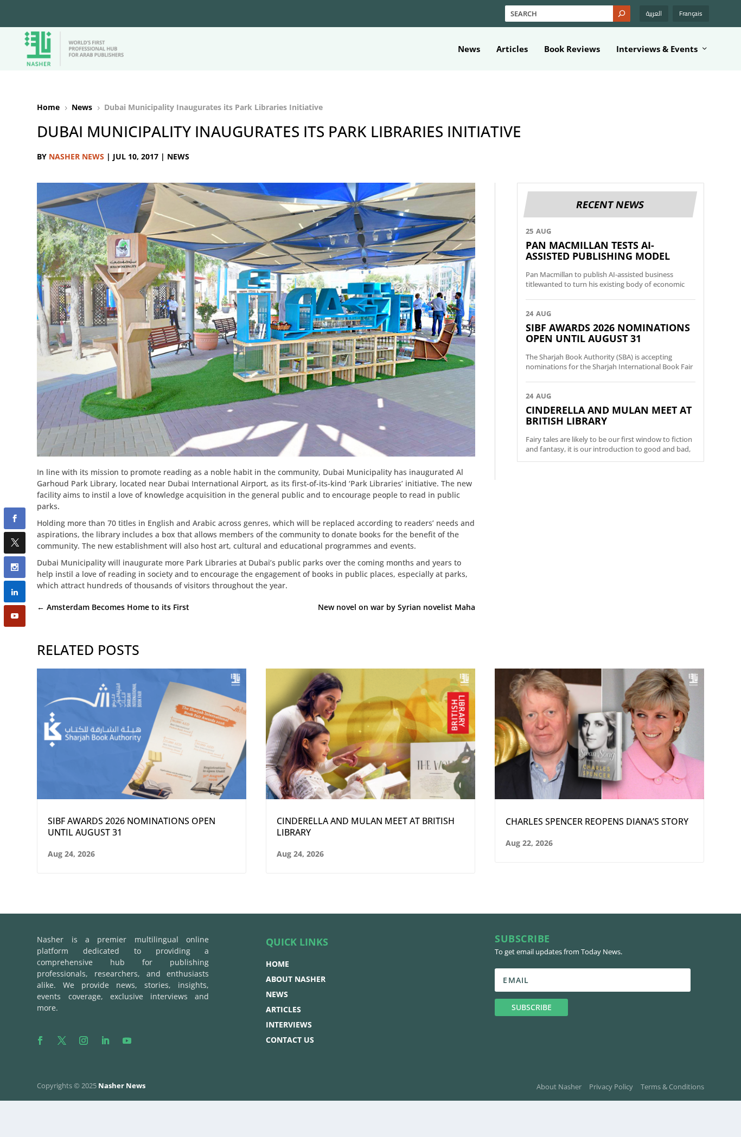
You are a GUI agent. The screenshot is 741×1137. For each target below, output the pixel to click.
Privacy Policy (611, 1086)
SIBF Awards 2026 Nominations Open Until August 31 (608, 333)
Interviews (289, 1024)
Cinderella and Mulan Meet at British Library (609, 415)
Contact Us (290, 1040)
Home (277, 964)
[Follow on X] (62, 1040)
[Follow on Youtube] (127, 1040)
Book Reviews (572, 49)
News (469, 49)
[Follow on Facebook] (40, 1040)
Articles (512, 49)
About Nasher (295, 979)
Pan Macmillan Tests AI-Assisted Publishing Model (598, 250)
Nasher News (76, 156)
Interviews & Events (657, 49)
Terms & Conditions (672, 1086)
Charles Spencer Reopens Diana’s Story (597, 821)
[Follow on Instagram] (83, 1040)
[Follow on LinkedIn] (105, 1040)
